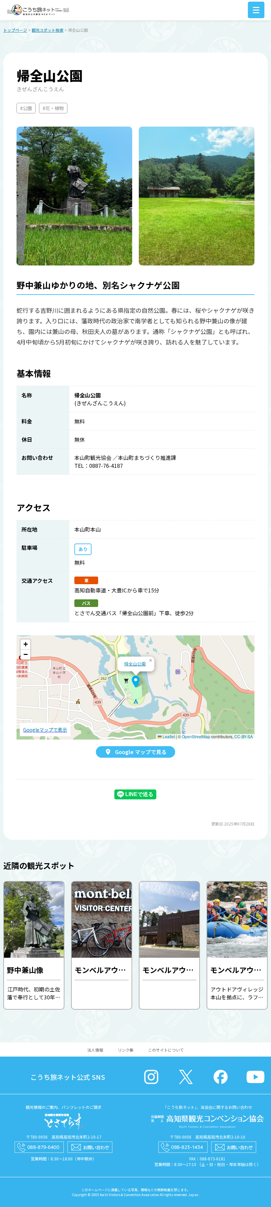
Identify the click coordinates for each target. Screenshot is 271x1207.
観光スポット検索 (47, 30)
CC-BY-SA (243, 736)
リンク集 (126, 1050)
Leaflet (168, 736)
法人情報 (95, 1050)
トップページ (15, 30)
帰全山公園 (135, 664)
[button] (136, 682)
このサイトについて (166, 1050)
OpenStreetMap (196, 736)
